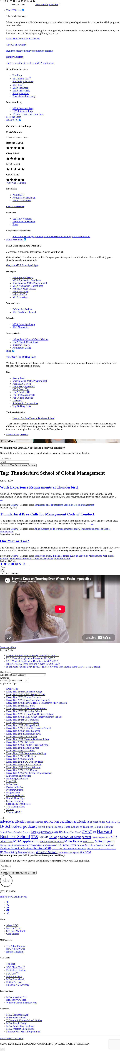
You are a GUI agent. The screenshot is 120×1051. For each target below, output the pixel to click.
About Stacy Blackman (23, 197)
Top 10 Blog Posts (21, 406)
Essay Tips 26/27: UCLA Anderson (23, 764)
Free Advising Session (47, 4)
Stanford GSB (42, 848)
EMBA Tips (12, 688)
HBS (34, 837)
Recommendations (15, 795)
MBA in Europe (20, 291)
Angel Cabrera (41, 528)
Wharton (31, 852)
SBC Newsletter (20, 327)
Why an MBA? (14, 812)
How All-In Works (15, 949)
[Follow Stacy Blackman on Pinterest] (20, 564)
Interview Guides (21, 345)
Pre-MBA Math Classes (24, 288)
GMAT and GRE (21, 392)
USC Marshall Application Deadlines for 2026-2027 (32, 661)
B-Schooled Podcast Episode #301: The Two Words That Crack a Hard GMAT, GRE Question (53, 666)
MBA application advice (52, 841)
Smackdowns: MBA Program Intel (29, 283)
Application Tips (113, 822)
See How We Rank (22, 218)
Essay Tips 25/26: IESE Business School (26, 708)
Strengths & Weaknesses (18, 803)
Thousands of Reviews (23, 221)
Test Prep (17, 75)
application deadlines (58, 821)
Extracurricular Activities (18, 775)
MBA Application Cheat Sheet (27, 286)
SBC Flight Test (21, 78)
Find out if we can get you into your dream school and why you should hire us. (51, 236)
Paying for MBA (14, 787)
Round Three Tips (15, 798)
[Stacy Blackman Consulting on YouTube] (7, 910)
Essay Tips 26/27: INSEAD (20, 742)
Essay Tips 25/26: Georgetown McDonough (28, 700)
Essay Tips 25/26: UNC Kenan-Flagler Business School (34, 717)
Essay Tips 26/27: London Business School (27, 745)
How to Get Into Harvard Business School (33, 418)
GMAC (78, 832)
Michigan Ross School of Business (13, 845)
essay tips (57, 831)
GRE (94, 832)
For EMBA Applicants (23, 395)
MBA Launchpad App (23, 324)
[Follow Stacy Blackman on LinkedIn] (9, 564)
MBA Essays (73, 841)
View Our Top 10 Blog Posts (21, 357)
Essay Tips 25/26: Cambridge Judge (24, 691)
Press (15, 224)
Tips (60, 849)
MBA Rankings (20, 297)
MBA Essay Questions (23, 386)
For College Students (22, 81)
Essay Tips (69, 832)
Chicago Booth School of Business (73, 826)
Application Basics (21, 347)
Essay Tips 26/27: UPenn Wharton (23, 767)
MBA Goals (12, 784)
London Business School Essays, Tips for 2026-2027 (32, 655)
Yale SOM (85, 852)
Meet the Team (13, 928)
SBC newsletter (66, 845)
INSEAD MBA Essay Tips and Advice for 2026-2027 (33, 664)
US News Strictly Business (13, 852)
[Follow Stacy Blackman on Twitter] (5, 564)
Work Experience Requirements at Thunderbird (39, 487)
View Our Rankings (16, 182)
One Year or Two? (14, 541)
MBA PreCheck (20, 87)
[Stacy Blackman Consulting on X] (7, 904)
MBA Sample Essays (22, 277)
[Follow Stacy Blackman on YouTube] (12, 564)
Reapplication (13, 792)
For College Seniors (16, 970)
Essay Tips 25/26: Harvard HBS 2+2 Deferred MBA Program (36, 702)
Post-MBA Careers (21, 383)
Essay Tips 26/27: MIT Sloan (20, 750)
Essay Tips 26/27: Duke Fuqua (21, 736)
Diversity (17, 400)
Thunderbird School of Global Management (72, 504)
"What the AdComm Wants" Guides (30, 339)
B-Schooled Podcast (22, 309)
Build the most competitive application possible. (29, 50)
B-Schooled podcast (18, 826)
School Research (14, 801)
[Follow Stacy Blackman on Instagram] (16, 564)
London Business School (101, 837)
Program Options (14, 789)
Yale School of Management (68, 852)
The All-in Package (16, 44)
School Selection (86, 845)
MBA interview (88, 842)
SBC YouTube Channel (24, 312)
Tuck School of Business (74, 848)
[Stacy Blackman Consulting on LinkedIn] (7, 907)
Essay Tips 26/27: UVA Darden (22, 770)
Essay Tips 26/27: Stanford (19, 759)
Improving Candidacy (17, 778)
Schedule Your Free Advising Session (18, 465)
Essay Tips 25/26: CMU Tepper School (25, 694)
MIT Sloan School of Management (41, 845)
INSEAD (43, 837)
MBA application (26, 841)
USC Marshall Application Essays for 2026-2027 (30, 658)
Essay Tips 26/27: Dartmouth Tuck (23, 733)
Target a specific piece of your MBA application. (30, 63)
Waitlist (10, 809)
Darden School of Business (19, 832)
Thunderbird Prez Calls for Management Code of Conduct (47, 514)
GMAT (87, 832)
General (14, 504)
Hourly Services (14, 56)
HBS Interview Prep (22, 111)
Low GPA (11, 781)
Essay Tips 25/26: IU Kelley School (24, 711)
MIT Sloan (108, 555)
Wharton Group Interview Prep (27, 114)
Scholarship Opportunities (25, 403)
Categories (5, 674)
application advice (35, 822)
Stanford (4, 558)
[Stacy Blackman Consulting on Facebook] (1, 564)
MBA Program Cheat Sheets (20, 1028)
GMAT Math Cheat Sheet (25, 342)
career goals (45, 826)
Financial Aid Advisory (23, 96)
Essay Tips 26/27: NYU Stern (21, 756)
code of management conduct (64, 528)
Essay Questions (41, 831)
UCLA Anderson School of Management (101, 849)
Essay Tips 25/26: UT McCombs (22, 722)
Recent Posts (18, 378)
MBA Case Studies (21, 200)
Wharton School (62, 558)
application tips (97, 821)
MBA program (104, 841)
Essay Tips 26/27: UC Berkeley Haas (24, 761)
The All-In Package (15, 946)
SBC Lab (18, 85)
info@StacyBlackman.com (13, 896)
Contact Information (15, 206)
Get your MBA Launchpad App (22, 265)
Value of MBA (19, 294)
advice (5, 821)
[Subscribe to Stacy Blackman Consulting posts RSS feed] (24, 564)
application (18, 821)
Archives (4, 680)
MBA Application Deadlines (26, 280)
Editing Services (20, 93)
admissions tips (42, 504)
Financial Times (61, 555)
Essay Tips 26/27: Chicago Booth (22, 725)
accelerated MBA (43, 555)
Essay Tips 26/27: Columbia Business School (28, 728)
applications (81, 821)
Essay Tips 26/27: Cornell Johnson (23, 731)
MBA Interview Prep (22, 108)
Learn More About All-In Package (23, 38)
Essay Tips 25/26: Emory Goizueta (23, 697)
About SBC (18, 195)
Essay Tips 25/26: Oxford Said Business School (29, 714)
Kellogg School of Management (86, 555)
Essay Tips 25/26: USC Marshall (22, 719)
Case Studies (12, 933)
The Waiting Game (15, 806)
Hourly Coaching (14, 951)
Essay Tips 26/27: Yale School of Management (29, 773)
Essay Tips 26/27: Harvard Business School (27, 739)
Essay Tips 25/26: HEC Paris (20, 705)
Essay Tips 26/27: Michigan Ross (22, 747)
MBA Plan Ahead (21, 90)
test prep (55, 849)
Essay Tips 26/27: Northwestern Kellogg (26, 753)
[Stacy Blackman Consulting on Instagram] (7, 913)
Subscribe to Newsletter (11, 1038)
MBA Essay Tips (20, 389)
